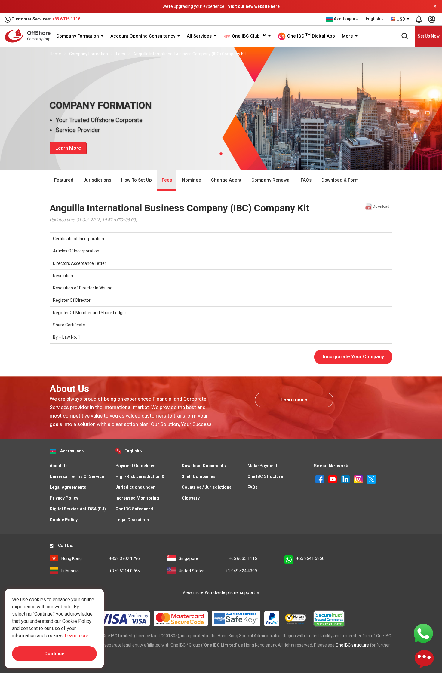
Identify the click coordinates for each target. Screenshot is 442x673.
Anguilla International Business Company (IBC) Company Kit (189, 53)
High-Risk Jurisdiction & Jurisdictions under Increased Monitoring (139, 487)
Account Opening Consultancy (143, 36)
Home (55, 53)
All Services (200, 36)
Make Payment (262, 465)
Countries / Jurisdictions (207, 487)
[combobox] (400, 19)
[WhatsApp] (423, 633)
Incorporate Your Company (353, 356)
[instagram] (358, 478)
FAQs (306, 180)
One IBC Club (248, 36)
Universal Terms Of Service (77, 476)
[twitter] (371, 478)
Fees (120, 53)
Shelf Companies (199, 476)
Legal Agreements (68, 487)
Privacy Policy (64, 498)
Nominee (191, 180)
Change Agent (226, 180)
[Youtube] (333, 478)
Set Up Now (429, 36)
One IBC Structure (265, 476)
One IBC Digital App (310, 36)
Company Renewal (271, 180)
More (348, 36)
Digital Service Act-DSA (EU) (78, 508)
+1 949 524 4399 (218, 570)
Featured (63, 180)
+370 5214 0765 (100, 570)
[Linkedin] (345, 478)
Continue (54, 653)
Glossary (191, 498)
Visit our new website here (254, 6)
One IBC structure (352, 645)
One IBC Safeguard (134, 508)
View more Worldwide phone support (219, 592)
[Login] (431, 19)
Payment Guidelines (135, 465)
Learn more (294, 399)
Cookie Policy (64, 519)
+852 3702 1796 (100, 558)
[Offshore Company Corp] (30, 36)
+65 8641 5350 (310, 558)
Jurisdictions (97, 180)
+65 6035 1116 (66, 19)
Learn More (68, 148)
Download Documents (204, 465)
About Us (59, 465)
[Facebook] (320, 478)
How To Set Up (136, 180)
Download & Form (340, 180)
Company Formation (78, 36)
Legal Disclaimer (132, 519)
